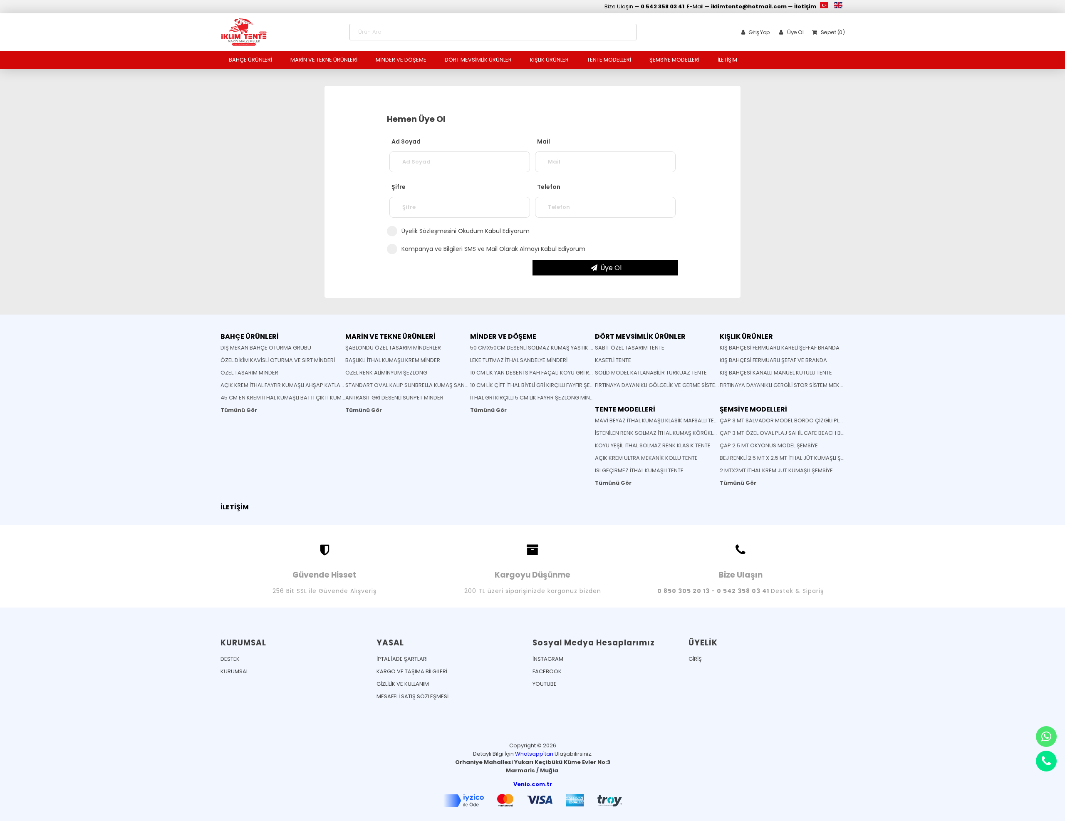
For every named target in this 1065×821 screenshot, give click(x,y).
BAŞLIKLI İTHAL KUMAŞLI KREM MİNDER (392, 360)
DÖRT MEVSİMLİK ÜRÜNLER (478, 60)
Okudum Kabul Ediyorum (465, 231)
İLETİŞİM (727, 60)
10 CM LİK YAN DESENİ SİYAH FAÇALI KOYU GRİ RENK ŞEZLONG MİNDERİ (558, 373)
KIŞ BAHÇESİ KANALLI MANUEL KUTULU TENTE (776, 373)
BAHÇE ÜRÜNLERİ (250, 60)
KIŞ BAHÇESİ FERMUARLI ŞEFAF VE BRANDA (773, 360)
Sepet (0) (832, 32)
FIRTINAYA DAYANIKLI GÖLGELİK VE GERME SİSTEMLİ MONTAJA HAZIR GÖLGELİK (694, 385)
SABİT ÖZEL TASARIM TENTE (629, 348)
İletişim (805, 6)
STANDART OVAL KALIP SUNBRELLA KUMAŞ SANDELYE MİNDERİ (423, 385)
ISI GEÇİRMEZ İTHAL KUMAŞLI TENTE (639, 470)
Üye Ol (795, 32)
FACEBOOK (547, 671)
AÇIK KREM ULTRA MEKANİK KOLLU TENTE (646, 458)
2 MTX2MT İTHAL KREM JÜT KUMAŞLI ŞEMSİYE (776, 470)
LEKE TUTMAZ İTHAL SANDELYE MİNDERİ (518, 360)
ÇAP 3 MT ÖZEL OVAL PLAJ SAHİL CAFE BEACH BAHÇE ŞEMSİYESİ (801, 433)
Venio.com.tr (532, 784)
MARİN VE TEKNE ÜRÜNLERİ (323, 60)
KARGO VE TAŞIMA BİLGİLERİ (411, 671)
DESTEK (230, 659)
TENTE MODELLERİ (609, 60)
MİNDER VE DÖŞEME (401, 60)
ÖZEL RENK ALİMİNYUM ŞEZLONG (386, 373)
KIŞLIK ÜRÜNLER (549, 60)
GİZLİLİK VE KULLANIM (402, 684)
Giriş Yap (759, 32)
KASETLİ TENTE (613, 360)
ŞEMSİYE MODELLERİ (674, 60)
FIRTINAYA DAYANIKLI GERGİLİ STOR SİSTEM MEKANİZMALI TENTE (800, 385)
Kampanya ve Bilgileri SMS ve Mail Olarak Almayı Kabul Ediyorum (493, 249)
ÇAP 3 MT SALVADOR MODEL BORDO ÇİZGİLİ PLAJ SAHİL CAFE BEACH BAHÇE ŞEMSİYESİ (830, 420)
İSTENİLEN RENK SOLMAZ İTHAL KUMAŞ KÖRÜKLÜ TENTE (664, 433)
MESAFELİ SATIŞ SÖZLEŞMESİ (412, 696)
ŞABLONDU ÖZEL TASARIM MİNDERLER (393, 348)
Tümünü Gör (238, 410)
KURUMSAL (234, 671)
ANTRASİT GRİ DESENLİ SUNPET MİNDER (394, 398)
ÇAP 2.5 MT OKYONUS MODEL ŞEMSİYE (769, 445)
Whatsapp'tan (534, 754)
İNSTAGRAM (547, 659)
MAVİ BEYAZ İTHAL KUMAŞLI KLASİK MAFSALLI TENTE (659, 420)
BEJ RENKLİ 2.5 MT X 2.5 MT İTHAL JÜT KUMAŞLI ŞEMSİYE (789, 458)
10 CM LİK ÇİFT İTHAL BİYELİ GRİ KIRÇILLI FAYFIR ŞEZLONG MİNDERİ (550, 385)
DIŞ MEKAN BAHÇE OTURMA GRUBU (265, 348)
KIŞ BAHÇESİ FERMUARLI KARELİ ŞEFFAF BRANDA (780, 348)
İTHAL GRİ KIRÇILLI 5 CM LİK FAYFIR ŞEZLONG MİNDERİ (535, 398)
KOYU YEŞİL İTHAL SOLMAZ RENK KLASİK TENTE (653, 445)
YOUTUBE (544, 684)
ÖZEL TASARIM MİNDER (249, 373)
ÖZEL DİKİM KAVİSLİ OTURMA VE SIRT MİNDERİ (277, 360)
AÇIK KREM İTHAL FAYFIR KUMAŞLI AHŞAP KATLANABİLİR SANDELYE (303, 385)
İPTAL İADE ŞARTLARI (402, 659)
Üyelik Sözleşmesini (428, 231)
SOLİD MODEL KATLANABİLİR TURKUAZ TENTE (651, 373)
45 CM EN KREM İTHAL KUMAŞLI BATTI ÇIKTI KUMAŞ (284, 398)
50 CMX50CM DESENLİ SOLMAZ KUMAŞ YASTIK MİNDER (539, 348)
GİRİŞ (695, 659)
